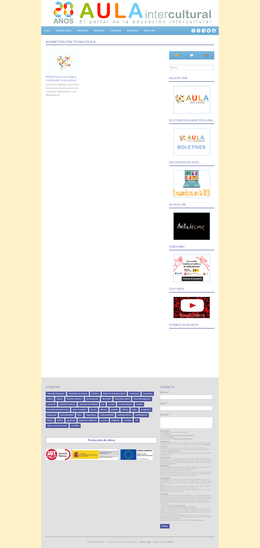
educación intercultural (88, 404)
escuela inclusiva (125, 404)
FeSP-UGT (99, 542)
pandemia (71, 420)
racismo (104, 420)
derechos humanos (74, 399)
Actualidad (132, 30)
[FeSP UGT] (58, 460)
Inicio (47, 30)
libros (79, 415)
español (139, 404)
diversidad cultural (122, 399)
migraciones (91, 415)
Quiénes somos (63, 30)
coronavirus (147, 394)
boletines (95, 394)
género (93, 410)
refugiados (115, 420)
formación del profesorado (58, 410)
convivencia (134, 394)
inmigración (146, 410)
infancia (125, 410)
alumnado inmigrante (56, 394)
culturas (60, 399)
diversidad (106, 399)
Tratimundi (115, 30)
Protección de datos (101, 440)
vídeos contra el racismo (57, 426)
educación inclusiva (67, 404)
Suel (169, 542)
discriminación (92, 399)
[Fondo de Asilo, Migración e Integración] (136, 460)
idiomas (104, 410)
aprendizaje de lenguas (78, 394)
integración (51, 415)
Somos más (149, 30)
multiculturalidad (106, 415)
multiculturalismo (124, 415)
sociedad (127, 420)
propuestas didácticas (88, 420)
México (50, 420)
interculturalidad (66, 415)
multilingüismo (141, 415)
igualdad (114, 410)
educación (51, 404)
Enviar (165, 526)
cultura (50, 399)
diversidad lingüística (142, 399)
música (60, 420)
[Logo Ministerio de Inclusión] (95, 460)
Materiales (82, 30)
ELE (103, 404)
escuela (111, 404)
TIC (136, 420)
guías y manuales (80, 410)
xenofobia (75, 426)
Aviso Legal (145, 542)
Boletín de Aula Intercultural (114, 394)
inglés (134, 410)
